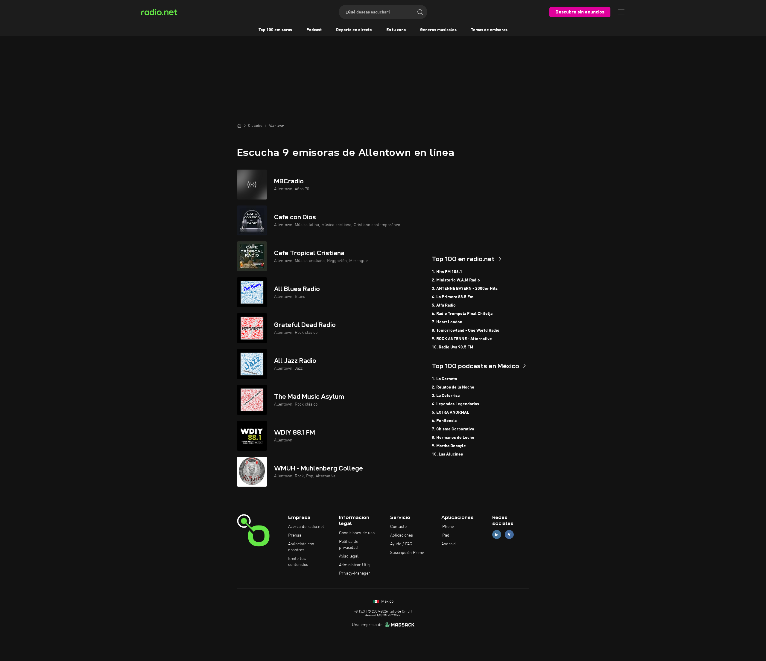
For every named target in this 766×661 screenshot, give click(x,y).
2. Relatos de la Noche (453, 387)
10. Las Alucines (447, 454)
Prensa (294, 535)
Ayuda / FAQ (401, 544)
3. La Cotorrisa (446, 396)
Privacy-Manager (354, 573)
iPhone (447, 527)
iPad (445, 535)
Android (448, 544)
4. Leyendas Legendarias (455, 404)
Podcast (314, 30)
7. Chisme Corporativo (453, 429)
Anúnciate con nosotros (301, 547)
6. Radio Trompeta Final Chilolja (462, 314)
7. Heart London (447, 322)
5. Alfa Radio (444, 305)
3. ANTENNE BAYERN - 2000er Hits (465, 289)
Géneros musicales (438, 30)
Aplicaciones (401, 535)
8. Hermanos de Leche (453, 437)
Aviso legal (348, 556)
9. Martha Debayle (449, 446)
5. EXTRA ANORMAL (450, 412)
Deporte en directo (354, 30)
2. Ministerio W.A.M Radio (456, 280)
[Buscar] (420, 12)
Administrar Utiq (354, 565)
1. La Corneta (444, 379)
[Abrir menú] (621, 12)
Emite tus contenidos (298, 562)
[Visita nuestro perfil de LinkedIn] (496, 534)
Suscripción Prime (407, 553)
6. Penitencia (444, 421)
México (386, 601)
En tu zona (396, 30)
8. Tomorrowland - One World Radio (465, 330)
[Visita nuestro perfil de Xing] (509, 534)
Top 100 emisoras (275, 30)
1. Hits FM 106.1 (447, 272)
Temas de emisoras (489, 30)
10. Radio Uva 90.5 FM (452, 347)
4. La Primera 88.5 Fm (452, 297)
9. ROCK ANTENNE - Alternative (462, 339)
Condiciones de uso (357, 533)
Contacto (398, 527)
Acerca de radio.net (306, 527)
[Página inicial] (239, 125)
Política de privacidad (348, 545)
